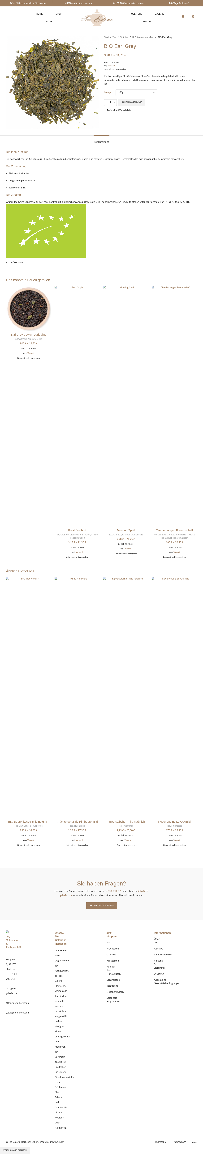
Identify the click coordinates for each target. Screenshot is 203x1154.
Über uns (157, 941)
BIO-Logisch (25, 826)
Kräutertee (113, 960)
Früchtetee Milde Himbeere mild (77, 821)
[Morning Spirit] (126, 406)
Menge (107, 92)
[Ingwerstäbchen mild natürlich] (126, 697)
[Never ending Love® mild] (174, 697)
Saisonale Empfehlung (113, 1000)
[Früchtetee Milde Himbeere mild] (77, 697)
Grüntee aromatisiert (143, 37)
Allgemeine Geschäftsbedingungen (167, 982)
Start (106, 37)
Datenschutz (179, 1142)
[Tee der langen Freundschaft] (174, 406)
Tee (114, 37)
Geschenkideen (115, 992)
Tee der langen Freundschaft (174, 530)
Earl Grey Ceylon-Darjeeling (29, 334)
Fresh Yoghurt (77, 530)
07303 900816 (113, 891)
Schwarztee (21, 339)
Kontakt (158, 948)
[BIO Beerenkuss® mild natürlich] (28, 697)
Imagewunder (57, 1142)
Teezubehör (113, 986)
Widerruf (159, 974)
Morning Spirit (126, 530)
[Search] (20, 17)
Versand (111, 66)
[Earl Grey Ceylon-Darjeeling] (28, 308)
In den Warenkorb (132, 102)
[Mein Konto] (10, 17)
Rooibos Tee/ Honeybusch (114, 970)
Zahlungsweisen (163, 954)
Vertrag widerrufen (15, 1150)
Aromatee (33, 339)
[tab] (101, 140)
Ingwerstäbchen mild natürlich (126, 821)
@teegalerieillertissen (17, 1003)
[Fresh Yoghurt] (77, 406)
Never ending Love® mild (174, 821)
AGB (194, 1142)
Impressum (160, 1142)
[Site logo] (97, 17)
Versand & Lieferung (159, 964)
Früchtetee (37, 826)
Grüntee (124, 37)
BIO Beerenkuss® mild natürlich (28, 821)
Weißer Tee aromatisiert (176, 538)
